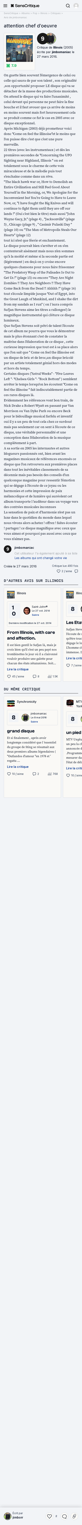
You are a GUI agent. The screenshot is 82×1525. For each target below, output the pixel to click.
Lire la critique (18, 669)
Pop (35, 13)
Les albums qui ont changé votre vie (40, 558)
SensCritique (11, 13)
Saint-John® (40, 606)
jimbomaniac (61, 52)
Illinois (43, 13)
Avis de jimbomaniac (15, 17)
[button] (76, 6)
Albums (25, 13)
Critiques (56, 13)
